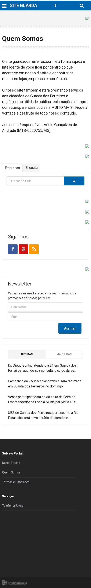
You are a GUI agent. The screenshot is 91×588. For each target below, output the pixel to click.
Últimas (27, 354)
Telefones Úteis (12, 505)
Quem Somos (11, 472)
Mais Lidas (64, 354)
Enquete (32, 168)
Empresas (12, 168)
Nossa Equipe (11, 463)
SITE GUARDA (23, 5)
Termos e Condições (15, 482)
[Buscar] (74, 180)
